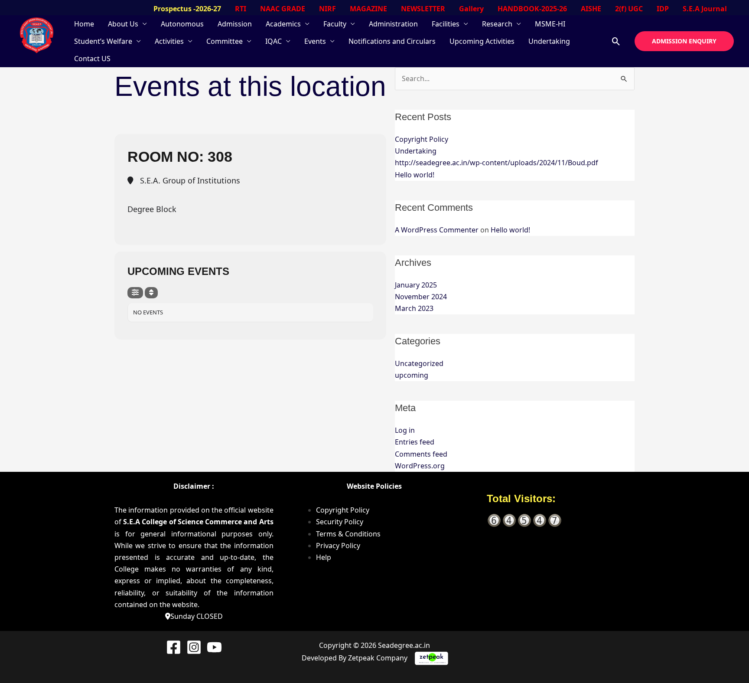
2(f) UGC (629, 8)
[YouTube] (214, 647)
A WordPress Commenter (437, 230)
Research (497, 24)
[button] (616, 41)
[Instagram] (194, 647)
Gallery (471, 8)
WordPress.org (420, 466)
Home (84, 24)
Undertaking (549, 41)
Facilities (445, 24)
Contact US (92, 58)
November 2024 (421, 296)
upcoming (411, 375)
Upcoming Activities (482, 41)
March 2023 (414, 308)
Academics (283, 24)
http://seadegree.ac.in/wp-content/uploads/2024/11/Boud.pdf (496, 162)
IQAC (273, 41)
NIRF (327, 8)
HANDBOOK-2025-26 (532, 8)
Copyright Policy (421, 139)
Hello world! (414, 175)
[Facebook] (173, 647)
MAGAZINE (368, 8)
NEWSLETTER (423, 8)
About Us (123, 24)
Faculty (334, 24)
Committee (224, 41)
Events (315, 41)
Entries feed (414, 442)
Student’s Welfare (103, 41)
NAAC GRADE (282, 8)
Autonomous (182, 24)
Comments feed (421, 454)
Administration (393, 24)
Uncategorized (419, 363)
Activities (169, 41)
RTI (240, 8)
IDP (663, 8)
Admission (235, 24)
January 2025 (416, 285)
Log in (405, 430)
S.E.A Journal (705, 8)
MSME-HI (550, 24)
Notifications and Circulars (392, 41)
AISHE (591, 8)
